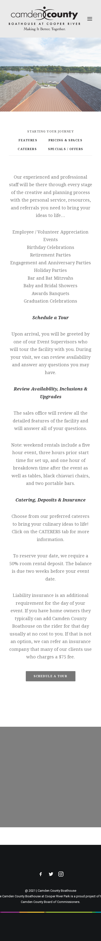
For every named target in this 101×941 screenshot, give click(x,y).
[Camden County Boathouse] (44, 19)
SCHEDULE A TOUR (50, 676)
